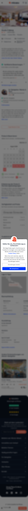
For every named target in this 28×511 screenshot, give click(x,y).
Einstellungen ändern (14, 264)
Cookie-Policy (12, 253)
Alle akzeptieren (14, 268)
